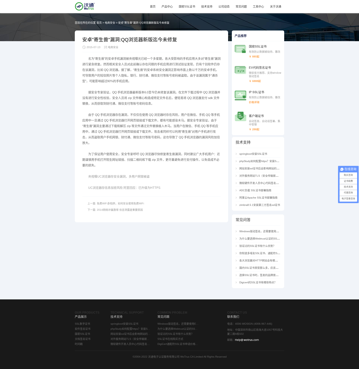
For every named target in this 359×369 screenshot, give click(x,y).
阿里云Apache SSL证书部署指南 (258, 197)
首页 (153, 6)
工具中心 (258, 6)
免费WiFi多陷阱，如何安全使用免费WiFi (120, 203)
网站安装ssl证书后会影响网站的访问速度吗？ (265, 168)
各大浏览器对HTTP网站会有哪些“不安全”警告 (266, 260)
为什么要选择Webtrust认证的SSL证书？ (262, 238)
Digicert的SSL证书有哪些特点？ (258, 282)
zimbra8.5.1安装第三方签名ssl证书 (259, 204)
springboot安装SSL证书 (253, 153)
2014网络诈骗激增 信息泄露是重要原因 (120, 209)
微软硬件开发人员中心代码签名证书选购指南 (266, 183)
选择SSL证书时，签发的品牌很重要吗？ (262, 275)
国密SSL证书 (187, 6)
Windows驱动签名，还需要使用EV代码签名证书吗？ (269, 231)
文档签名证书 (82, 338)
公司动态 (224, 6)
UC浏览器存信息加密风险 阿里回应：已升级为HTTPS (124, 187)
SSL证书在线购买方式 (170, 338)
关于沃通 (275, 6)
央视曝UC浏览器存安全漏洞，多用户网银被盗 (119, 176)
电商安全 (110, 22)
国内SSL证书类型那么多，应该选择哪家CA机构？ (268, 267)
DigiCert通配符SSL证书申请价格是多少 (178, 343)
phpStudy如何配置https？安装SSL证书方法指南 (267, 161)
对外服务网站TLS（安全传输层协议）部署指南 (266, 175)
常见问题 (241, 6)
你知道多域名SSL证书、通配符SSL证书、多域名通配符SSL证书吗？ (279, 253)
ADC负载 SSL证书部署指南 (255, 190)
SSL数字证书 (82, 323)
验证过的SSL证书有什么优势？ (257, 245)
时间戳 (79, 343)
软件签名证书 (82, 328)
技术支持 (206, 6)
